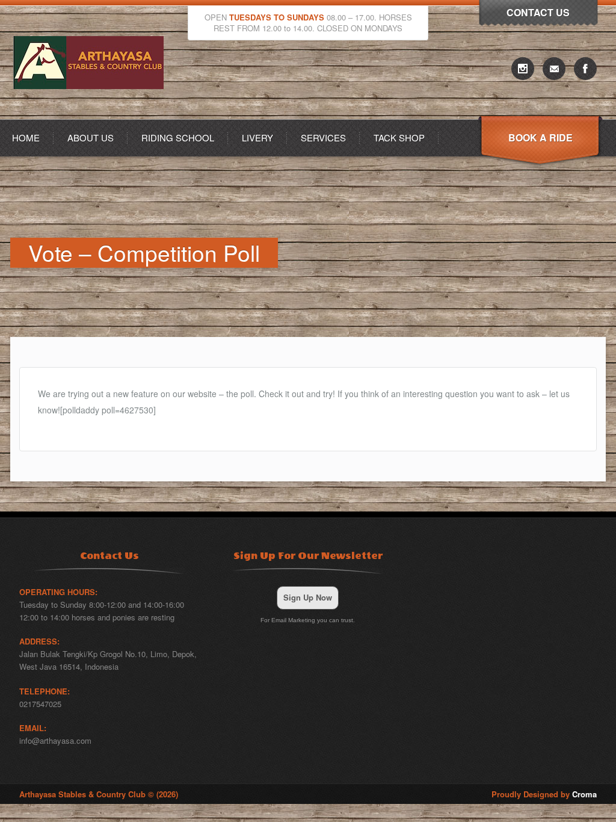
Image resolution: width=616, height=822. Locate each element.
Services (323, 137)
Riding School (177, 137)
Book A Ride (540, 137)
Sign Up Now (307, 597)
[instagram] (522, 68)
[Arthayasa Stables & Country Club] (91, 116)
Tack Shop (399, 137)
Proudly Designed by (544, 794)
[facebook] (585, 68)
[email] (554, 68)
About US (90, 137)
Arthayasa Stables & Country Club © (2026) (98, 794)
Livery (257, 137)
